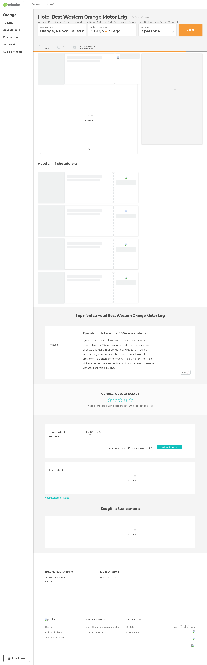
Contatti (130, 627)
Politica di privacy (53, 632)
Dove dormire (11, 30)
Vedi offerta (129, 56)
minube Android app (96, 632)
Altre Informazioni (109, 571)
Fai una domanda (169, 447)
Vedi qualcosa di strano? (57, 498)
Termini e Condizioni (55, 637)
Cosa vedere (11, 37)
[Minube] (11, 5)
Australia (49, 581)
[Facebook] (178, 620)
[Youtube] (193, 620)
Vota (147, 18)
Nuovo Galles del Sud (55, 577)
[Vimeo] (188, 620)
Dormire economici (108, 577)
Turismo (8, 22)
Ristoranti (9, 44)
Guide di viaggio (12, 51)
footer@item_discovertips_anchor (103, 627)
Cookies (49, 627)
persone (152, 31)
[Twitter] (183, 620)
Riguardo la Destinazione (59, 571)
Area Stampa (132, 632)
